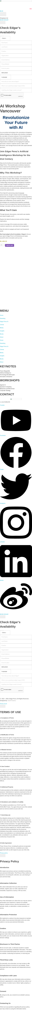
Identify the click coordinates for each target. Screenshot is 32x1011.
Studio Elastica (11, 700)
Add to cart (9, 245)
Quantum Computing (5, 386)
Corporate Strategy (5, 390)
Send (4, 100)
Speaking (2, 318)
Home (1, 315)
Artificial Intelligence (5, 373)
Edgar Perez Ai (4, 321)
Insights (2, 331)
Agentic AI (3, 385)
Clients (2, 324)
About (1, 337)
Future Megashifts (5, 371)
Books (1, 334)
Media (1, 327)
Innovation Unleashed (6, 376)
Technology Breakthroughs (7, 374)
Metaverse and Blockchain (7, 388)
